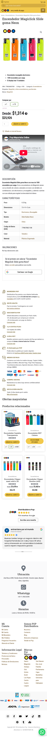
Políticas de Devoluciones (10, 662)
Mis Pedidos (6, 638)
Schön (26, 672)
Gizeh (26, 675)
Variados (24, 234)
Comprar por (6, 100)
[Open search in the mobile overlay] (23, 5)
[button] (41, 32)
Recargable (33, 212)
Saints (26, 661)
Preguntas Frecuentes (9, 641)
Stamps (26, 667)
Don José (39, 664)
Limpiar (4, 108)
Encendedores (10, 15)
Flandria (38, 667)
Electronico (25, 212)
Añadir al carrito (19, 124)
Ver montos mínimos (13, 308)
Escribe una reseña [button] (28, 520)
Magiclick (11, 89)
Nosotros (27, 630)
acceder (12, 265)
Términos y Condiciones (9, 653)
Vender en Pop (29, 641)
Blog (25, 635)
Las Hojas (27, 678)
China (23, 222)
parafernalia (32, 89)
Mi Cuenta (5, 632)
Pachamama (40, 669)
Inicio (2, 15)
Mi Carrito (5, 630)
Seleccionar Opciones (34, 441)
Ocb (25, 669)
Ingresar (6, 2)
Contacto (27, 632)
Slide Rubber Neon (28, 217)
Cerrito (26, 680)
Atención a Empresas (31, 638)
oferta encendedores (21, 89)
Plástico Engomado (28, 239)
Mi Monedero (6, 635)
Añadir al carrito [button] (12, 495)
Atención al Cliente (8, 643)
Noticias (4, 664)
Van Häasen (40, 661)
